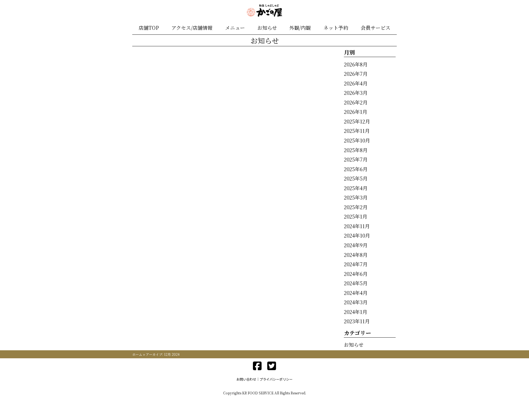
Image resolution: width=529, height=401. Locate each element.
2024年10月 (357, 235)
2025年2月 (356, 207)
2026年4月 (356, 83)
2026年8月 (356, 64)
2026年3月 (356, 92)
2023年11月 (357, 321)
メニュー (235, 27)
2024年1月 (355, 311)
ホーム (137, 354)
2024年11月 (357, 226)
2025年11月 (357, 130)
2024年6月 (356, 273)
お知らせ (267, 27)
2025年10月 (357, 140)
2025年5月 (356, 178)
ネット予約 (335, 27)
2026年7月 (356, 73)
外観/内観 (300, 27)
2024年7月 (356, 264)
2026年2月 (356, 102)
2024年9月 (356, 245)
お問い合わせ (246, 379)
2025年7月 (356, 159)
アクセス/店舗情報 (191, 27)
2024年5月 (356, 283)
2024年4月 (356, 292)
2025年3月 (356, 197)
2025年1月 (355, 216)
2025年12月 (357, 121)
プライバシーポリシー (276, 379)
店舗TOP (149, 27)
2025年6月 (356, 169)
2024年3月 (356, 302)
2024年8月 (356, 254)
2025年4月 (356, 188)
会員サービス (375, 27)
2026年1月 (355, 111)
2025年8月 (356, 150)
